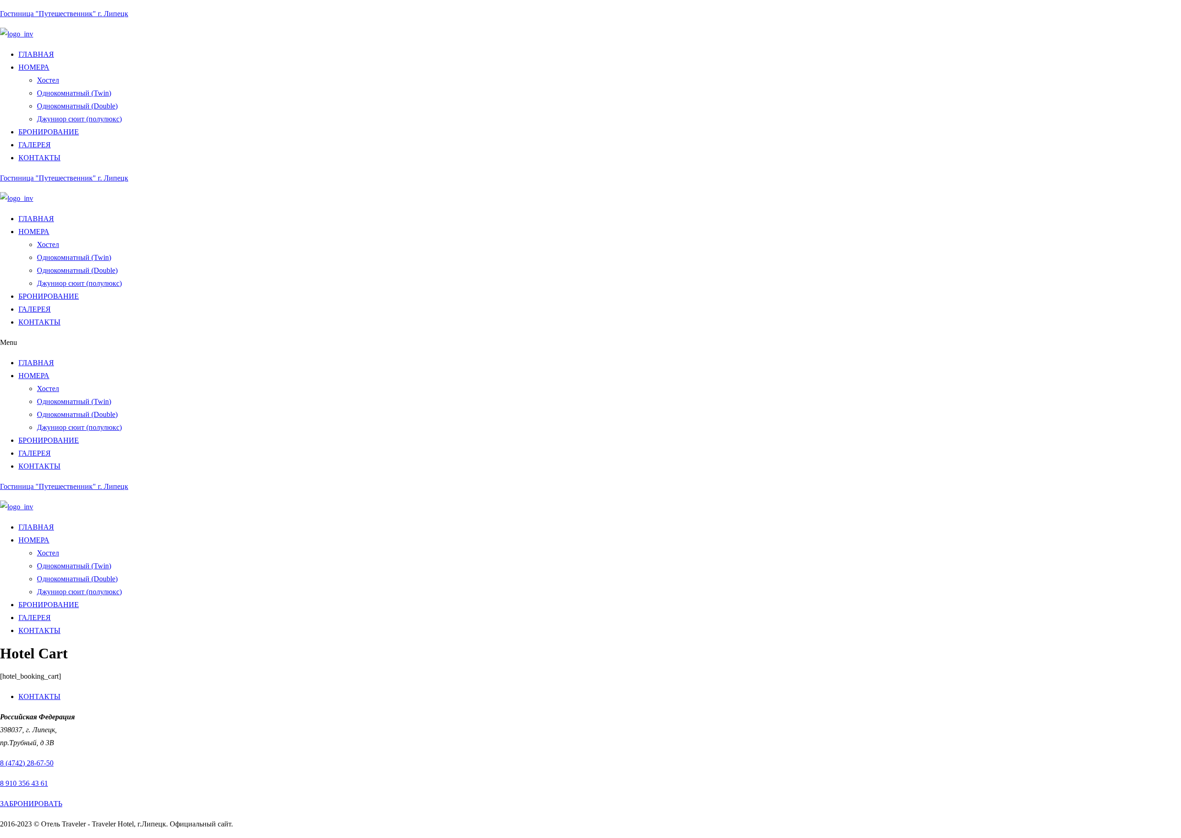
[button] (590, 342)
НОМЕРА (33, 67)
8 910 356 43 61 (24, 783)
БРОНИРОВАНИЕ (48, 132)
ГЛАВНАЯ (36, 54)
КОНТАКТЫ (39, 158)
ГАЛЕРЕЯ (34, 145)
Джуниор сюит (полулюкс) (79, 119)
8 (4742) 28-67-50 (27, 763)
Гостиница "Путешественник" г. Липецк (64, 14)
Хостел (48, 80)
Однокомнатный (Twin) (74, 93)
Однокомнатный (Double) (77, 106)
